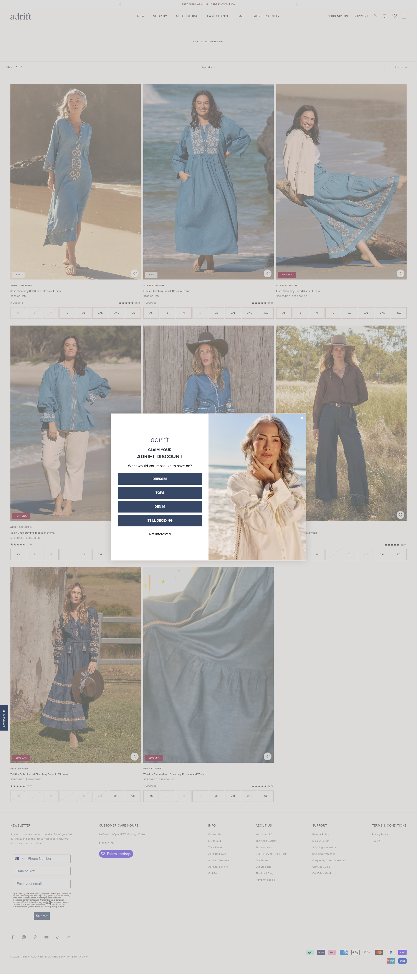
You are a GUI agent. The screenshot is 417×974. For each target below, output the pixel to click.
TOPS (160, 492)
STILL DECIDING (160, 520)
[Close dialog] (301, 418)
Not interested (160, 533)
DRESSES (159, 478)
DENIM (159, 506)
